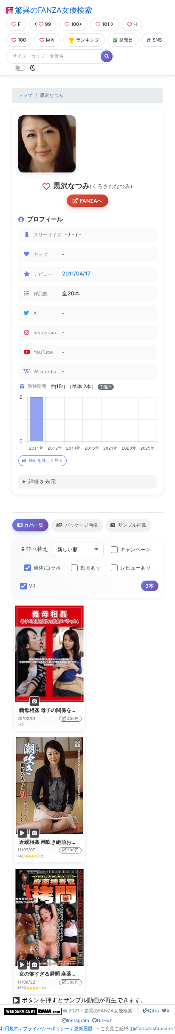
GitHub (105, 1020)
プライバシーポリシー (46, 1028)
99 (48, 24)
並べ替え (36, 549)
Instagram (78, 1020)
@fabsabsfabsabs (153, 1028)
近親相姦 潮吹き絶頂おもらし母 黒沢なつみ (69, 842)
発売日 (126, 40)
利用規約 (9, 1028)
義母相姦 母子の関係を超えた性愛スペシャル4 (72, 710)
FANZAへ (91, 200)
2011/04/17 (76, 273)
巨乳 (50, 40)
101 (105, 24)
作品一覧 (33, 525)
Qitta (153, 1011)
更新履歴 (83, 1028)
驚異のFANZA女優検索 (52, 10)
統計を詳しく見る (46, 460)
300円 (73, 982)
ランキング (87, 40)
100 (22, 40)
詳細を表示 (42, 481)
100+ (76, 24)
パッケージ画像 (81, 525)
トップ (25, 95)
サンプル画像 (131, 525)
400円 (73, 718)
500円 (73, 850)
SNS (157, 40)
